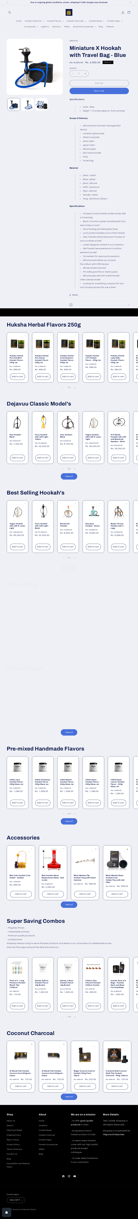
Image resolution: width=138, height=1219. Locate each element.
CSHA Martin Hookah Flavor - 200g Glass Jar (67, 782)
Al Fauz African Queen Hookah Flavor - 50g (92, 617)
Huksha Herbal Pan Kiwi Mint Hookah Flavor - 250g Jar (17, 359)
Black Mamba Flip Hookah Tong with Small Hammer (85, 878)
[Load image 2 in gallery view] (27, 104)
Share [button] (75, 295)
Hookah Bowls (45, 1130)
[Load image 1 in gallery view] (13, 104)
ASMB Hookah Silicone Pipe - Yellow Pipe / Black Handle (21, 711)
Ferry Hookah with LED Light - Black (42, 526)
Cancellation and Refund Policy (18, 1165)
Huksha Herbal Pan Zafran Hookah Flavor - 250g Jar (42, 359)
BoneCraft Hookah (64, 525)
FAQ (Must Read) (14, 1130)
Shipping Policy (14, 1135)
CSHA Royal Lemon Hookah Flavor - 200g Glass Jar (118, 783)
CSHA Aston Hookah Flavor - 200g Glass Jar (92, 782)
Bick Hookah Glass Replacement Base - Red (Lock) (53, 878)
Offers (42, 1149)
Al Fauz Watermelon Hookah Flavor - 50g (42, 618)
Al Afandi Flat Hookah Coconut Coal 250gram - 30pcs (53, 1073)
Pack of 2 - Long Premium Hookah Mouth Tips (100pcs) (17, 984)
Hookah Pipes (45, 1140)
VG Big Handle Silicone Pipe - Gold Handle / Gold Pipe (116, 711)
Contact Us (12, 1154)
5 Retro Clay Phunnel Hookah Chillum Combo (93, 983)
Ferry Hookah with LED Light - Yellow (42, 437)
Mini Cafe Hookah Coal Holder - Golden (20, 877)
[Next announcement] (130, 2)
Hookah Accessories (48, 1145)
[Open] (6, 1212)
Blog (9, 1159)
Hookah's (43, 1126)
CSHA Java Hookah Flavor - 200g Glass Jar (17, 782)
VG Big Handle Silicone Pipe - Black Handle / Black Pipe (52, 711)
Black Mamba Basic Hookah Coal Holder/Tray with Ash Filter (115, 879)
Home (41, 1121)
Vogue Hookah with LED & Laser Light (93, 437)
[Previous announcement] (8, 2)
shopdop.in (17, 1209)
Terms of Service (14, 1149)
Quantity (73, 68)
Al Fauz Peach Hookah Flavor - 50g (67, 617)
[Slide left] (63, 388)
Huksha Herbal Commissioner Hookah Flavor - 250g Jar (67, 359)
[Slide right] (75, 388)
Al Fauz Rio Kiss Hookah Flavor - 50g (118, 617)
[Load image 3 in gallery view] (41, 104)
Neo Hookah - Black (16, 436)
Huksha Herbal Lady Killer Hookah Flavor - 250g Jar (118, 359)
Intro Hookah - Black (66, 436)
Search (10, 1126)
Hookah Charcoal (47, 1135)
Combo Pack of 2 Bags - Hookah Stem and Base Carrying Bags (118, 984)
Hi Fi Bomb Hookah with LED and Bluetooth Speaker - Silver (118, 438)
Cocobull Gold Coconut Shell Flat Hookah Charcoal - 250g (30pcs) (117, 1073)
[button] (10, 12)
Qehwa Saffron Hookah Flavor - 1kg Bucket (42, 983)
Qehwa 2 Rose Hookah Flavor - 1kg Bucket (67, 983)
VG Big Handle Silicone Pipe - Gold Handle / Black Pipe (84, 711)
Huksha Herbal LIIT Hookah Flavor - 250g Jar (93, 358)
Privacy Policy (13, 1145)
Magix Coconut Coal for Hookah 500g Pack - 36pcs (84, 1073)
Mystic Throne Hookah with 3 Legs (117, 526)
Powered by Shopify (28, 1209)
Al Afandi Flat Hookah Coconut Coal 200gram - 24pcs (21, 1073)
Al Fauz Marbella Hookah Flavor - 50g (17, 617)
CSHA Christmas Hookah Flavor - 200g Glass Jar (42, 782)
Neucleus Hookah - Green (92, 525)
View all (69, 476)
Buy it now (99, 91)
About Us (11, 1121)
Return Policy (13, 1140)
